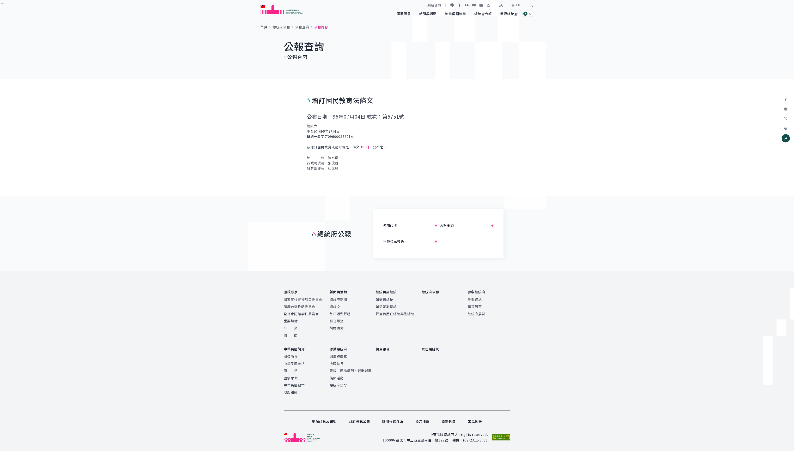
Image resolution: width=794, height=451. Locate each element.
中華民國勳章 (294, 384)
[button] (531, 5)
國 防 (291, 335)
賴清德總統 (384, 299)
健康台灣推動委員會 (299, 306)
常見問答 (475, 421)
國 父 (291, 370)
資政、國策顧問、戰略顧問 (351, 370)
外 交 (291, 327)
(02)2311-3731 (475, 440)
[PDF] (364, 146)
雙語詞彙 (449, 421)
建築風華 (475, 306)
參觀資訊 (475, 299)
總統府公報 (281, 26)
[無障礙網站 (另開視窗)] (501, 437)
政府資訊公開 (359, 421)
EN (518, 5)
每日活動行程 (340, 313)
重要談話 (291, 320)
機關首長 (337, 363)
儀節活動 (337, 377)
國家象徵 (291, 377)
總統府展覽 (476, 313)
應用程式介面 (392, 421)
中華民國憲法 (294, 363)
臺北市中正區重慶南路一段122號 (422, 440)
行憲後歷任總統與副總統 (395, 313)
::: (2, 2)
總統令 (335, 306)
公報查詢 (302, 26)
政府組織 (291, 392)
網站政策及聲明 (324, 421)
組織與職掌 (338, 356)
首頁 (264, 26)
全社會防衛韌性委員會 (301, 313)
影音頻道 (337, 320)
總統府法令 (338, 384)
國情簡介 (291, 356)
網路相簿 (337, 327)
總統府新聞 (338, 299)
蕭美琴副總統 (386, 306)
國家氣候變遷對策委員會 (303, 299)
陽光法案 (422, 421)
